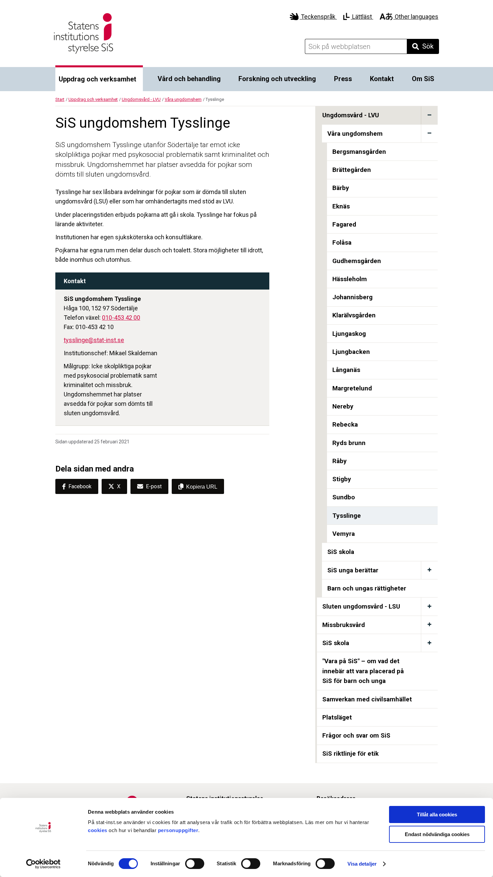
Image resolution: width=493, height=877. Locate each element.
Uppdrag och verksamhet (97, 79)
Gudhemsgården (356, 261)
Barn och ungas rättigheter (366, 588)
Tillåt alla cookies (437, 814)
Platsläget (337, 717)
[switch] (194, 863)
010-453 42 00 (121, 317)
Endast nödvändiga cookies (437, 834)
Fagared (344, 224)
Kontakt (382, 79)
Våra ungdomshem (183, 99)
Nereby (342, 406)
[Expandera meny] (429, 115)
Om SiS (423, 79)
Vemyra (343, 534)
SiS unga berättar (352, 570)
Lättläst (362, 16)
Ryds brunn (349, 443)
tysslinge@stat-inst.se (94, 339)
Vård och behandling (189, 79)
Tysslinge (346, 515)
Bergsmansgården (359, 151)
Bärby (340, 188)
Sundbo (343, 497)
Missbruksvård (343, 625)
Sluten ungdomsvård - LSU (361, 606)
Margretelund (352, 388)
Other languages (415, 16)
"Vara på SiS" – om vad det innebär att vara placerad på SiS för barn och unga (363, 671)
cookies (97, 830)
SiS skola (340, 552)
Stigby (341, 479)
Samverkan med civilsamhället (367, 699)
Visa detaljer (362, 864)
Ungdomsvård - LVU (141, 99)
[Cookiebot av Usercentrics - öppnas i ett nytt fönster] (43, 864)
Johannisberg (352, 297)
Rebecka (345, 424)
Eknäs (341, 206)
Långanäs (346, 370)
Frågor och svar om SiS (356, 735)
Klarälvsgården (354, 315)
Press (343, 79)
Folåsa (341, 242)
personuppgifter (178, 830)
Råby (339, 461)
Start (59, 99)
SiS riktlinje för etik (350, 753)
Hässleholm (349, 279)
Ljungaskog (349, 333)
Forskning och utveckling (277, 79)
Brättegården (351, 170)
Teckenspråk (318, 16)
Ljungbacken (351, 352)
